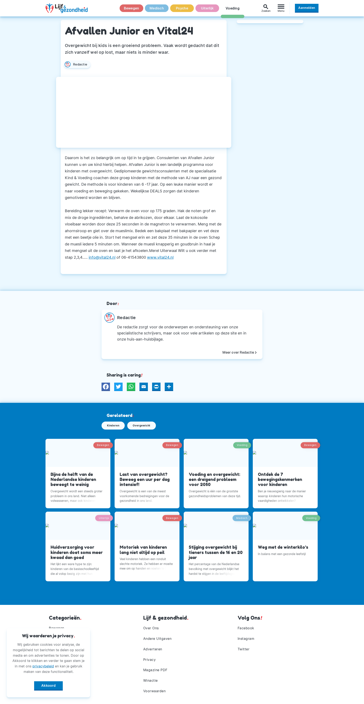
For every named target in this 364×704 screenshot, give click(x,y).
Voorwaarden (154, 691)
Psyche (182, 8)
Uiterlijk (207, 8)
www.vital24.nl (160, 257)
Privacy (149, 659)
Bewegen (131, 8)
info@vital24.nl (102, 257)
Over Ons (151, 628)
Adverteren (152, 649)
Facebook (246, 628)
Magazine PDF (155, 670)
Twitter (244, 649)
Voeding (233, 8)
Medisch (157, 8)
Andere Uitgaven (157, 638)
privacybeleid (43, 666)
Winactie (150, 680)
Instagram (246, 638)
